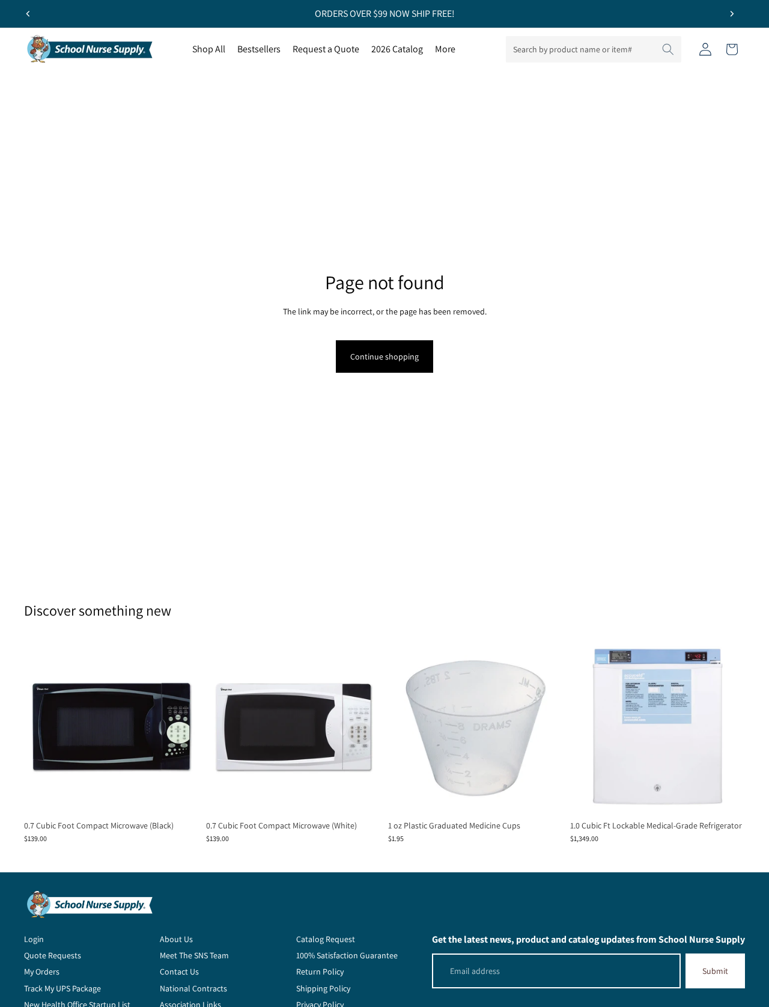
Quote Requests (52, 955)
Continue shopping (384, 356)
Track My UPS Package (62, 988)
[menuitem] (445, 49)
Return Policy (320, 971)
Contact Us (179, 971)
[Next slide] (732, 14)
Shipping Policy (323, 988)
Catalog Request (325, 939)
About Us (176, 939)
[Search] (668, 49)
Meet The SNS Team (194, 955)
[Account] (705, 49)
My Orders (41, 971)
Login (34, 939)
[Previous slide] (28, 14)
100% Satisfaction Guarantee (347, 955)
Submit (715, 971)
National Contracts (193, 988)
